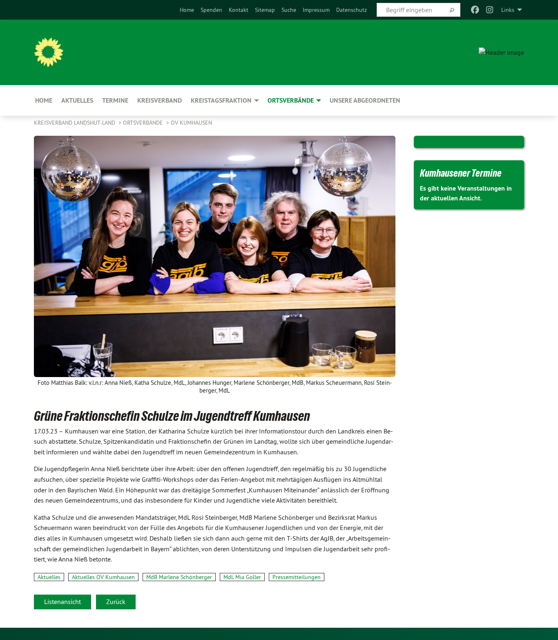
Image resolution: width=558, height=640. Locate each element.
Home (187, 9)
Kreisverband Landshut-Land (75, 122)
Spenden (211, 9)
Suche (288, 9)
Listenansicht (62, 601)
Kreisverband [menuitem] (159, 100)
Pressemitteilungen (296, 577)
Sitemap (265, 9)
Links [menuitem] (507, 9)
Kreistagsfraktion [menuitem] (221, 100)
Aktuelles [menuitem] (77, 100)
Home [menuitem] (43, 100)
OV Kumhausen (191, 122)
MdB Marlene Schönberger (179, 577)
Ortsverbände (144, 122)
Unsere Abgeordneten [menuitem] (365, 100)
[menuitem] (187, 10)
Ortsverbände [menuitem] (291, 100)
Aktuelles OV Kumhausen (103, 577)
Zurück (115, 601)
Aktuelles (49, 577)
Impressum (316, 9)
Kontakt (238, 9)
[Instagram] (490, 10)
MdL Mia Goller (242, 577)
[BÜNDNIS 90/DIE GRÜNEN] (48, 52)
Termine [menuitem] (115, 100)
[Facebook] (475, 10)
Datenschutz (351, 9)
